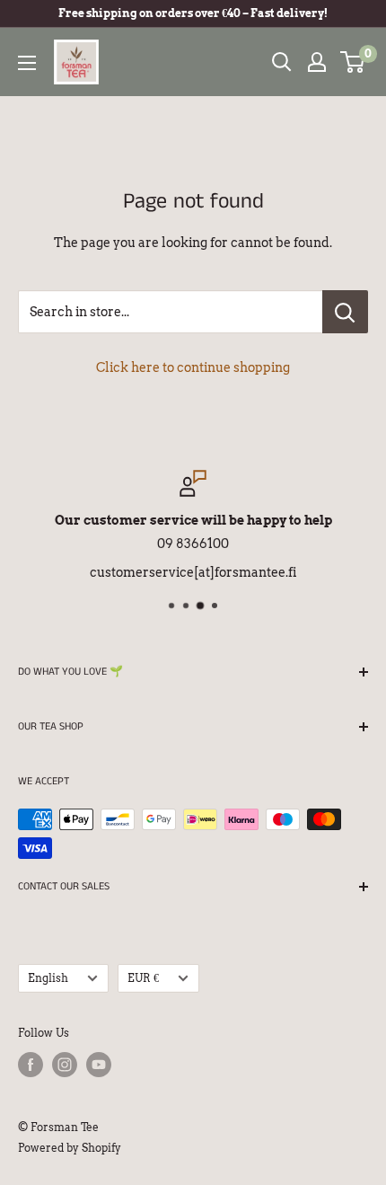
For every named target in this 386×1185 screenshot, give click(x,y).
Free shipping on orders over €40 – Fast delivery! (193, 13)
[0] (353, 62)
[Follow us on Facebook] (30, 1064)
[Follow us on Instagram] (64, 1064)
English (48, 978)
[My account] (317, 62)
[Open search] (282, 62)
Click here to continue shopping (193, 367)
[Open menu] (27, 63)
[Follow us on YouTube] (98, 1064)
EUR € (143, 978)
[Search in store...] (345, 311)
